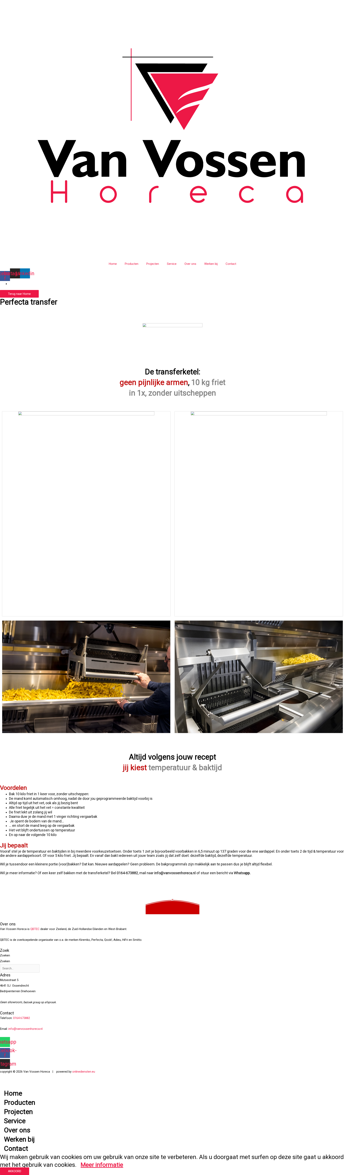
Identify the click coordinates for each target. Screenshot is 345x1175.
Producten (131, 264)
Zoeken (5, 955)
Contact (231, 264)
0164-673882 (127, 873)
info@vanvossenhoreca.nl (175, 873)
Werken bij (211, 264)
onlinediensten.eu (83, 1071)
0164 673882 (21, 1018)
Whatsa (240, 873)
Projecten (152, 264)
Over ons (190, 264)
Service (171, 264)
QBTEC (35, 929)
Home (113, 264)
